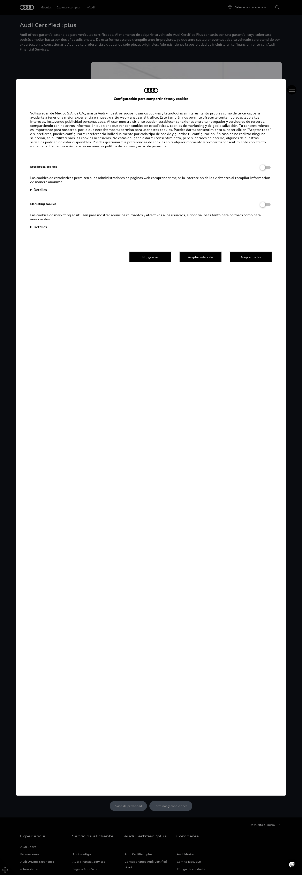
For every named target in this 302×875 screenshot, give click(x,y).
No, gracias (150, 257)
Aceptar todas (251, 257)
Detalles (40, 190)
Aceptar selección (200, 257)
